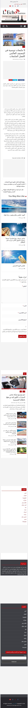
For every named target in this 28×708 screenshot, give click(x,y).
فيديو (25, 519)
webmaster (15, 59)
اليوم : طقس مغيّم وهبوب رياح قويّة (14, 215)
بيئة (20, 391)
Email (25, 655)
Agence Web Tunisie (18, 705)
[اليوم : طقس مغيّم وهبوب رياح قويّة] (14, 200)
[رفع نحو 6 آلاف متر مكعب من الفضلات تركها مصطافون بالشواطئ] (21, 433)
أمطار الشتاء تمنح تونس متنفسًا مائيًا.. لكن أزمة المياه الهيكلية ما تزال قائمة (9, 441)
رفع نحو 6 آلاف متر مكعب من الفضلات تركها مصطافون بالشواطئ (9, 432)
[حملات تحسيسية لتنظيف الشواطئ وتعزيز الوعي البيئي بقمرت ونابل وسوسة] (21, 416)
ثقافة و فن (24, 502)
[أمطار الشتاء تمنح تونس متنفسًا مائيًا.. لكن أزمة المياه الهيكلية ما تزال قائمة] (21, 442)
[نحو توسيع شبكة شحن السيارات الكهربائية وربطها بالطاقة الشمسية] (14, 382)
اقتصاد (25, 495)
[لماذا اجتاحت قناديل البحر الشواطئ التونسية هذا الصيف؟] (21, 424)
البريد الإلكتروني (22, 313)
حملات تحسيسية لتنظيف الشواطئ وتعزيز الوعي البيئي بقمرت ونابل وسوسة (10, 415)
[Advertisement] (14, 70)
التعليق (24, 286)
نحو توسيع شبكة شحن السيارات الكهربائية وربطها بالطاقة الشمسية (15, 397)
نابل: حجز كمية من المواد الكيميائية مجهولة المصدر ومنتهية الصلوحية (13, 190)
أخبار (23, 46)
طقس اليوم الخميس (19, 266)
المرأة (25, 512)
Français (24, 521)
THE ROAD (13, 705)
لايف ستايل (24, 505)
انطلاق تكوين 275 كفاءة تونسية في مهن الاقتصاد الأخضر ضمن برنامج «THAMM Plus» (9, 450)
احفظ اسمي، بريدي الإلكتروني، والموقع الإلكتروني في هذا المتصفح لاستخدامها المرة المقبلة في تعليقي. (14, 330)
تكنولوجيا (24, 498)
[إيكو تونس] (24, 26)
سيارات (24, 500)
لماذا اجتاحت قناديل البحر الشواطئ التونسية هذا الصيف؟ (9, 423)
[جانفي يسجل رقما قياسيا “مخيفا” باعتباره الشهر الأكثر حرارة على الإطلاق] (14, 224)
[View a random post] (3, 26)
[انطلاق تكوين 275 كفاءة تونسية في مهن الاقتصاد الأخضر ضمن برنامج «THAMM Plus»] (21, 451)
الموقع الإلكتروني (22, 320)
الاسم (24, 306)
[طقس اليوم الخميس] (14, 251)
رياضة (25, 514)
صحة (25, 509)
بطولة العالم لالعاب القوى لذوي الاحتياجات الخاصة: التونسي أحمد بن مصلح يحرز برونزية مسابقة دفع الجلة (14, 184)
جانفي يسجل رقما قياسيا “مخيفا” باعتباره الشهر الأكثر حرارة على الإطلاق (15, 240)
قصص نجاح (24, 517)
